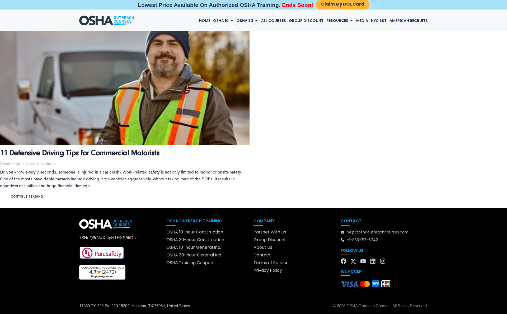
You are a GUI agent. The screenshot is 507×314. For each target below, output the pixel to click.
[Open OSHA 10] (232, 21)
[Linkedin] (373, 261)
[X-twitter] (353, 261)
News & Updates (40, 164)
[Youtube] (363, 261)
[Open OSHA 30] (256, 21)
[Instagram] (383, 261)
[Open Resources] (351, 21)
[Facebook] (343, 261)
